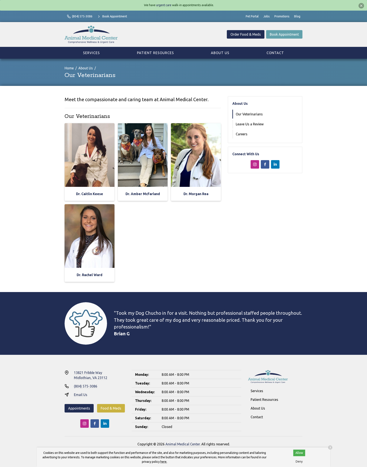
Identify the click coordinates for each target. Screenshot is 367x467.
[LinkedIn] (275, 164)
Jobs (266, 16)
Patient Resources (155, 53)
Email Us (80, 395)
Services (91, 53)
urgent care (163, 5)
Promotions (281, 16)
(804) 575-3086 (85, 386)
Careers (241, 134)
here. (163, 461)
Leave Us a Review (250, 124)
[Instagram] (255, 164)
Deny (299, 461)
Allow (299, 452)
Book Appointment (284, 34)
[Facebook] (265, 164)
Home (69, 68)
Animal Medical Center (182, 444)
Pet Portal (252, 16)
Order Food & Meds (245, 34)
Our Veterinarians (249, 114)
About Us (220, 53)
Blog (297, 16)
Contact (275, 53)
